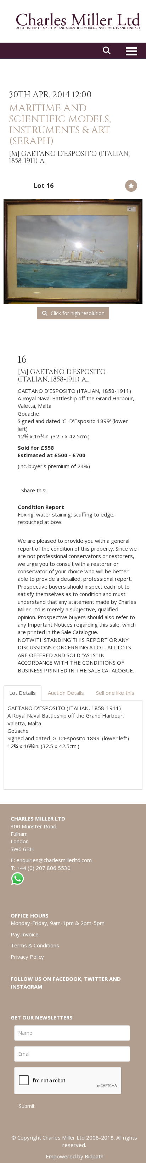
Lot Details (22, 692)
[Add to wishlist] (131, 186)
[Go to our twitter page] (32, 998)
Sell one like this (115, 692)
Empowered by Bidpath (74, 1156)
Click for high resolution (77, 313)
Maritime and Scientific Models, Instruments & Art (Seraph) (60, 124)
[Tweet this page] (73, 490)
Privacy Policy (27, 956)
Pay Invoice (25, 934)
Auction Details (66, 692)
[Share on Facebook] (58, 490)
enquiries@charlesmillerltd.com (54, 860)
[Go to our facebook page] (17, 998)
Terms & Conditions (35, 945)
